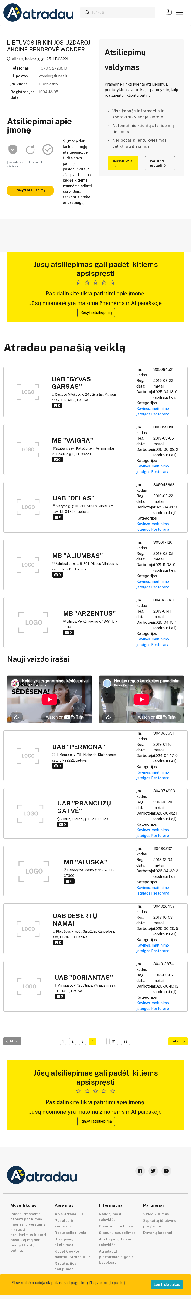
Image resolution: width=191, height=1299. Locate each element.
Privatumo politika (116, 1226)
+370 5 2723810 (53, 68)
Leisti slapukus (167, 1284)
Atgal (14, 1041)
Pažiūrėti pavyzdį (157, 163)
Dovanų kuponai (157, 1233)
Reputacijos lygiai (71, 1233)
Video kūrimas (156, 1214)
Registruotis (122, 161)
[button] (179, 12)
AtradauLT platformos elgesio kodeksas (116, 1256)
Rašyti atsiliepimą (30, 190)
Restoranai (160, 414)
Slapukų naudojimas (117, 1233)
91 (114, 1041)
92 (125, 1041)
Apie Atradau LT (69, 1214)
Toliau (176, 1041)
